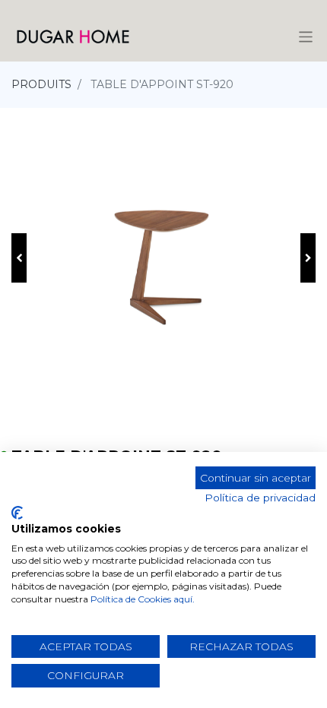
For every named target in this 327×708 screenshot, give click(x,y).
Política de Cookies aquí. (142, 599)
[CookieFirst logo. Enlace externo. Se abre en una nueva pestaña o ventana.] (17, 513)
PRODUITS (41, 84)
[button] (19, 258)
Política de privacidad (260, 497)
